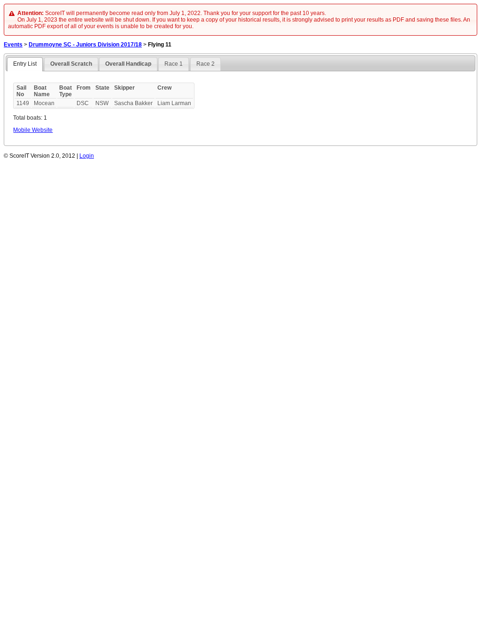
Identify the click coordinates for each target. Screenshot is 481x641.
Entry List (25, 64)
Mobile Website (33, 130)
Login (86, 156)
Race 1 (173, 64)
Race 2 (205, 64)
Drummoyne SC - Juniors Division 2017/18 (85, 44)
